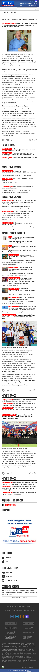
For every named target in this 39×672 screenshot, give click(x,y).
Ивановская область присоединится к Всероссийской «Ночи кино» (21, 256)
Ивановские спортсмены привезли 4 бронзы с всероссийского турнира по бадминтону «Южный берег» (19, 488)
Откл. (29, 670)
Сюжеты (7, 610)
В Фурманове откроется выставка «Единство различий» (21, 238)
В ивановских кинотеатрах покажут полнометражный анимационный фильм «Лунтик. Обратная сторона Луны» (22, 308)
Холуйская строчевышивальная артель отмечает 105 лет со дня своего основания (19, 158)
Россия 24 (9, 606)
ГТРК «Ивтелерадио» (28, 3)
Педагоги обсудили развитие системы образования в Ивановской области (17, 212)
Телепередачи (17, 610)
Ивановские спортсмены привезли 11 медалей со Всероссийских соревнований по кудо (19, 408)
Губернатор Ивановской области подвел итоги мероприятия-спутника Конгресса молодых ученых (19, 202)
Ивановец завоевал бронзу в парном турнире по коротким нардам (19, 493)
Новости (30, 606)
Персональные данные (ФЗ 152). (15, 661)
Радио (26, 610)
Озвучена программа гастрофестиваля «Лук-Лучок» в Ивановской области (19, 172)
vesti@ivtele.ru (17, 653)
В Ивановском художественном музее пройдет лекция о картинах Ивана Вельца (21, 290)
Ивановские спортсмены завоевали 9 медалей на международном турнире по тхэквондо (19, 483)
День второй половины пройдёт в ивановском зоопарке (21, 298)
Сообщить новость (19, 598)
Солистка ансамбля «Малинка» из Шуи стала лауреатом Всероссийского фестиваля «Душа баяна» (21, 279)
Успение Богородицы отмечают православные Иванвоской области (20, 269)
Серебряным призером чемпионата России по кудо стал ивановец (19, 404)
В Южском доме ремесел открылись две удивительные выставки (18, 149)
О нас (33, 610)
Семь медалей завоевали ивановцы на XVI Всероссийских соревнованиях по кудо (19, 400)
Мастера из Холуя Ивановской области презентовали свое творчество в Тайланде (18, 154)
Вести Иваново (20, 606)
